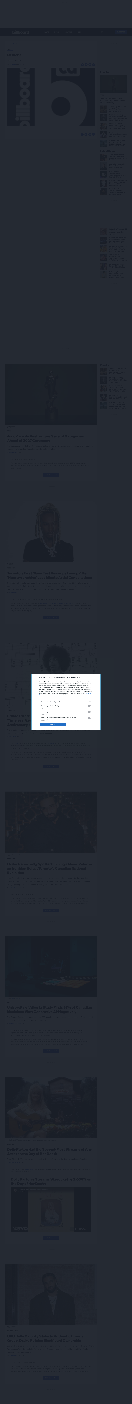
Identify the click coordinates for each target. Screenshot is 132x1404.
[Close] (97, 677)
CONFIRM (53, 724)
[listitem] (66, 702)
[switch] (88, 706)
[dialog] (66, 702)
